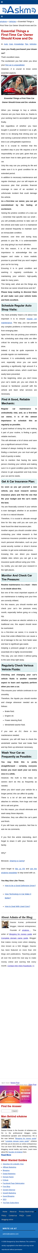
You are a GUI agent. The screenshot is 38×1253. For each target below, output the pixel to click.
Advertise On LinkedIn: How (13, 1164)
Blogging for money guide (20, 934)
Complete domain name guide (14, 938)
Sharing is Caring (17, 861)
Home (5, 1212)
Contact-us (13, 1215)
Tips (27, 44)
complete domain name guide (17, 1141)
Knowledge (19, 44)
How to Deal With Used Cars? (17, 906)
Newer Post (15, 1083)
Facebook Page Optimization (13, 1183)
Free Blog (6, 1186)
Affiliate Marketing (9, 1167)
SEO (4, 1199)
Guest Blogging (8, 1196)
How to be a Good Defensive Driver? (20, 886)
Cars (11, 44)
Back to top (29, 1212)
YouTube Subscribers (11, 1203)
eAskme (3, 21)
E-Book (5, 1180)
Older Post (32, 1084)
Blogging (6, 1170)
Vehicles (12, 21)
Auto (6, 44)
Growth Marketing (9, 1193)
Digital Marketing (9, 1174)
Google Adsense (9, 1190)
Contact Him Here (15, 966)
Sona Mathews (21, 1241)
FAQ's (21, 1215)
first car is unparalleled (14, 65)
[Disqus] (20, 996)
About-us (13, 1212)
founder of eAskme (16, 1152)
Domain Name (8, 1177)
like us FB (20, 869)
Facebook (27, 966)
